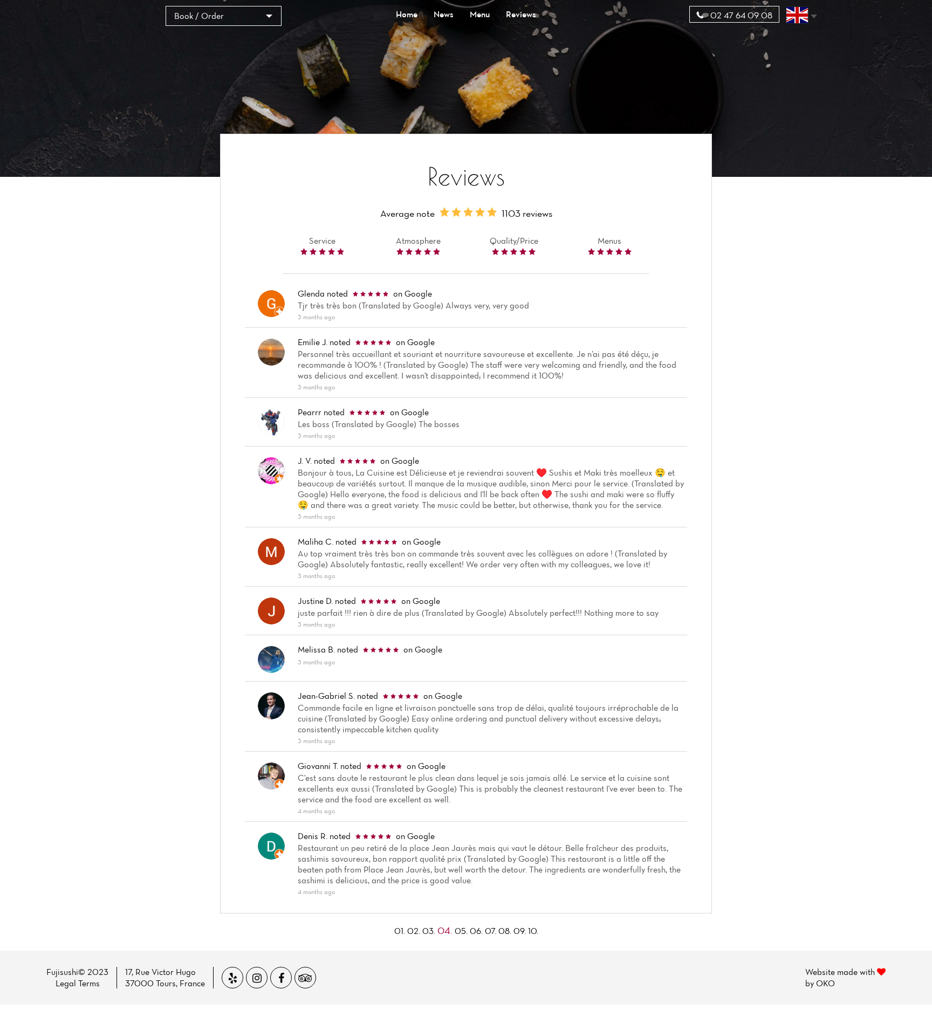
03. (428, 930)
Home (406, 14)
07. (490, 930)
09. (519, 930)
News (444, 14)
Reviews (521, 14)
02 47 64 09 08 (740, 15)
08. (504, 930)
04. (445, 930)
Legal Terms (78, 983)
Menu (480, 14)
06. (476, 930)
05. (461, 930)
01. (399, 930)
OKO (825, 983)
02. (413, 930)
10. (533, 930)
